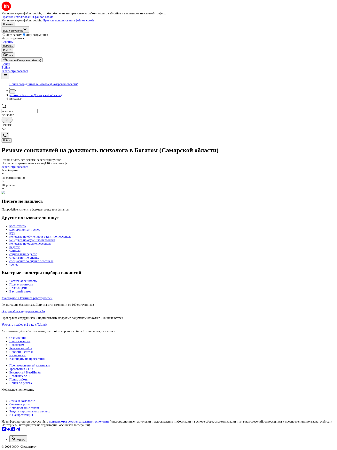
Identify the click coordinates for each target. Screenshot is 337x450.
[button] (6, 64)
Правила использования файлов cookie (68, 20)
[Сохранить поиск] (5, 135)
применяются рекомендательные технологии (79, 421)
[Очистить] (7, 120)
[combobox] (20, 111)
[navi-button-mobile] (5, 76)
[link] (8, 55)
